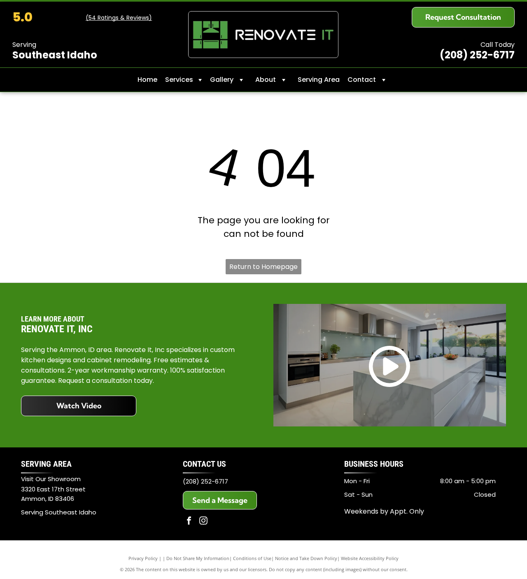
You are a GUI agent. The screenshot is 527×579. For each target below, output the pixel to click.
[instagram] (203, 521)
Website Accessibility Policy (370, 558)
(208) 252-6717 (205, 481)
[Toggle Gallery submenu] (241, 80)
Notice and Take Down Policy (306, 558)
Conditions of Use (252, 558)
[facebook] (189, 521)
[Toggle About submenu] (284, 80)
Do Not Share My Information (197, 558)
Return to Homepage (263, 266)
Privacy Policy (143, 558)
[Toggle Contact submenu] (384, 80)
